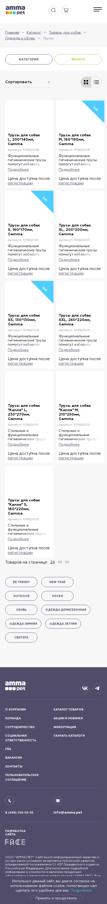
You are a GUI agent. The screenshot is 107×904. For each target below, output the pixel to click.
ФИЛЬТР (78, 59)
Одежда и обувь (20, 38)
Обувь (21, 609)
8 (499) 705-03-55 (19, 812)
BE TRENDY (21, 582)
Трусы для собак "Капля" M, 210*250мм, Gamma (75, 412)
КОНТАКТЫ (13, 766)
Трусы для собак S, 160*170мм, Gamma (24, 229)
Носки (57, 596)
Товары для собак (65, 32)
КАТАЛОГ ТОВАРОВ (68, 709)
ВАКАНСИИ (13, 757)
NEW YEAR (57, 582)
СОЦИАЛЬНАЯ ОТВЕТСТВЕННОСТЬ (20, 738)
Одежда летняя (63, 623)
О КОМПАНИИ (15, 709)
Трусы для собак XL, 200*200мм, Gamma (75, 229)
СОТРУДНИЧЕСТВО (20, 727)
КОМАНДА (13, 718)
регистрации (20, 183)
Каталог (34, 32)
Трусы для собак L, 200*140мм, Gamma (24, 139)
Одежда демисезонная (65, 609)
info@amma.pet (68, 812)
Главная (12, 32)
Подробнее (81, 890)
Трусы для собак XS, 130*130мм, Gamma (24, 319)
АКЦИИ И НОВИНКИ (68, 718)
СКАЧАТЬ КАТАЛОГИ (69, 735)
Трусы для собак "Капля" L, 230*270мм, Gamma (24, 412)
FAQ (8, 749)
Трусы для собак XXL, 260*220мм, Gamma (75, 319)
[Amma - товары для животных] (15, 10)
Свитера (21, 637)
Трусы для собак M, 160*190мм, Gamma (75, 139)
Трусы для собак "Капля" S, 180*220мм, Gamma (24, 507)
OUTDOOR (21, 596)
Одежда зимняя (23, 623)
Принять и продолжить (56, 898)
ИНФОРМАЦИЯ (65, 727)
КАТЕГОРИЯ (29, 59)
